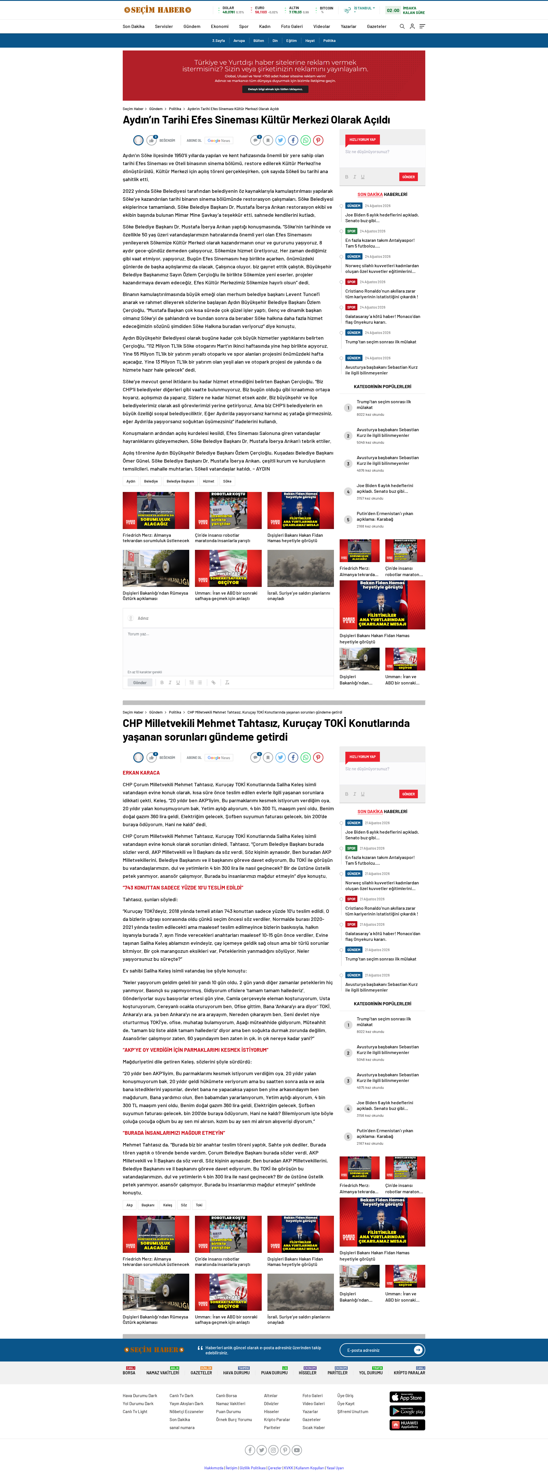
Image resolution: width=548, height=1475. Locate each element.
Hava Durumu (236, 1370)
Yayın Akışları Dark (187, 1403)
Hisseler (308, 1370)
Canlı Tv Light (135, 1411)
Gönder (140, 682)
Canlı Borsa (226, 1395)
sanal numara (182, 1427)
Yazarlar (348, 26)
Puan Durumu (274, 1370)
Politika (329, 40)
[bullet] (200, 682)
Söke (227, 481)
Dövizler (271, 1403)
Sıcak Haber (314, 1427)
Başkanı (148, 1205)
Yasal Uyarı (335, 1468)
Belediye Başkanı (180, 481)
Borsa (129, 1370)
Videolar (321, 26)
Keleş (167, 1205)
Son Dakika (133, 26)
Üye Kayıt (346, 1403)
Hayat (310, 40)
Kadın (265, 26)
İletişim (231, 1468)
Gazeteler (376, 26)
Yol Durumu (371, 1370)
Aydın (130, 481)
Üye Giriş (345, 1395)
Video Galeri (314, 1403)
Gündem (192, 26)
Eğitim (291, 40)
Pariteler (338, 1370)
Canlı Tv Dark (182, 1395)
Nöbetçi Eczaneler (187, 1411)
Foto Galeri (292, 26)
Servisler (164, 26)
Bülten (258, 40)
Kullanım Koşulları (309, 1468)
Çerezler (275, 1468)
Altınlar (271, 1395)
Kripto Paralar (409, 1370)
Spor (244, 26)
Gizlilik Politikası (253, 1468)
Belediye (151, 481)
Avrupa (239, 40)
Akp (129, 1205)
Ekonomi (220, 26)
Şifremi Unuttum (352, 1411)
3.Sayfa (218, 40)
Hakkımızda (213, 1468)
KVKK (288, 1468)
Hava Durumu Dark (140, 1395)
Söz (184, 1205)
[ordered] (192, 682)
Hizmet (208, 481)
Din (275, 40)
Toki (199, 1205)
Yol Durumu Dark (138, 1403)
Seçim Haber (133, 108)
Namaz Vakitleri (162, 1370)
